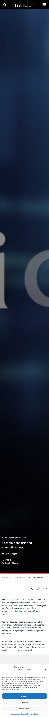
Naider (15, 563)
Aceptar (24, 696)
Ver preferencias (24, 708)
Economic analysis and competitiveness (17, 545)
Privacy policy (25, 714)
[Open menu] (44, 4)
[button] (45, 670)
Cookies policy (15, 714)
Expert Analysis (36, 577)
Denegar (24, 702)
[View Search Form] (4, 4)
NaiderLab (6, 577)
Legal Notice (34, 714)
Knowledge (20, 577)
